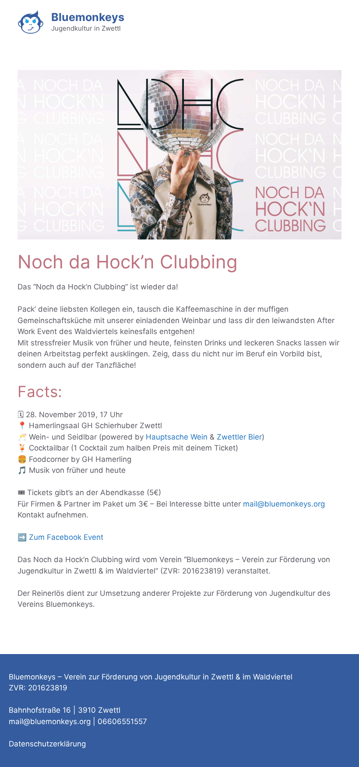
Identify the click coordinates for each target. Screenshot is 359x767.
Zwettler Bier (239, 437)
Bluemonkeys (87, 17)
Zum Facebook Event (66, 537)
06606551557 (122, 721)
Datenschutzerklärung (47, 743)
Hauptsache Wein (177, 437)
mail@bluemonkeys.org (284, 504)
